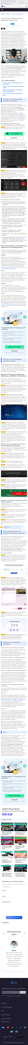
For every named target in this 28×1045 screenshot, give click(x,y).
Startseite (3, 14)
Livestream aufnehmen (17, 14)
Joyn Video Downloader (9, 304)
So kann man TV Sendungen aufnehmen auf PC (13, 87)
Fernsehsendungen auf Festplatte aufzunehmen (12, 699)
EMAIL (4, 896)
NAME (4, 890)
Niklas (2, 26)
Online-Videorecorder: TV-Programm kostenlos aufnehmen (12, 90)
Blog (8, 14)
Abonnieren (22, 992)
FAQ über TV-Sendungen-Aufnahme (12, 93)
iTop (14, 982)
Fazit (4, 95)
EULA (5, 1037)
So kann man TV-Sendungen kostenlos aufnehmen (13, 83)
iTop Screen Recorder (2, 9)
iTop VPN (3, 6)
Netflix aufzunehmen (10, 268)
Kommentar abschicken (14, 917)
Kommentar (6, 902)
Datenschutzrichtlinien (8, 1036)
